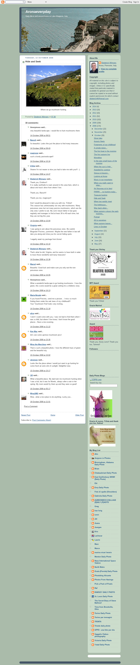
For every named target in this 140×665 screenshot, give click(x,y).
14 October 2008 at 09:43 (40, 148)
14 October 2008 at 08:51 (40, 136)
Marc (97, 544)
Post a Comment (30, 406)
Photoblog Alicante (103, 576)
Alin (96, 454)
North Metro (100, 567)
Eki (96, 483)
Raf (96, 588)
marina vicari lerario (103, 552)
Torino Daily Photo (102, 613)
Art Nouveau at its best (103, 189)
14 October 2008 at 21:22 (40, 327)
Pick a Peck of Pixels (103, 584)
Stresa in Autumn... (101, 173)
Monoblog (98, 158)
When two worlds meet (103, 202)
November (98, 132)
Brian (97, 469)
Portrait (97, 217)
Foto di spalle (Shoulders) (106, 492)
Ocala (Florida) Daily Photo (106, 571)
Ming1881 (34, 394)
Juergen (98, 527)
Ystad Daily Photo (102, 645)
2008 (94, 126)
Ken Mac (33, 331)
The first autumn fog (102, 155)
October (97, 135)
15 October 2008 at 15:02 (40, 355)
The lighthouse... (100, 205)
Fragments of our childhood (105, 145)
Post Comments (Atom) (41, 420)
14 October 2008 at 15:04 (40, 221)
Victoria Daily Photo (103, 640)
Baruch (33, 140)
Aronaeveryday (38, 12)
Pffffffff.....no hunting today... (105, 192)
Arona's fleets (99, 141)
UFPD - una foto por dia (105, 630)
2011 (94, 116)
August (97, 234)
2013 (94, 110)
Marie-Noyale (35, 295)
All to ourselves (100, 220)
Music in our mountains (103, 180)
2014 (94, 107)
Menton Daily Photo (103, 557)
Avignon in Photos (102, 458)
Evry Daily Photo (102, 488)
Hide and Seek (100, 198)
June (96, 241)
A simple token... (100, 148)
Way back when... (101, 208)
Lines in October (100, 227)
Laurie (97, 540)
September (99, 231)
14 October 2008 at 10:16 (40, 161)
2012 (94, 113)
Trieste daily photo (102, 626)
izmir (97, 515)
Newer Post (25, 415)
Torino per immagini (103, 617)
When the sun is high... (103, 167)
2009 (94, 123)
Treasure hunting (100, 195)
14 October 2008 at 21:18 (40, 309)
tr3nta (32, 166)
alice (32, 313)
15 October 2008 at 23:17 (40, 371)
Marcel (33, 264)
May (96, 244)
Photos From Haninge (104, 580)
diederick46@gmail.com (99, 99)
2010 (94, 120)
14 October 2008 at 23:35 (40, 340)
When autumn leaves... (103, 224)
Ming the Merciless (38, 344)
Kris (96, 532)
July (96, 237)
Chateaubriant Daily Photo (106, 473)
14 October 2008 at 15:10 (40, 244)
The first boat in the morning (105, 151)
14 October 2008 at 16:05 (40, 275)
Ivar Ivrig (98, 511)
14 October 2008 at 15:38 (40, 259)
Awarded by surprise (102, 170)
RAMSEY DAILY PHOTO (105, 592)
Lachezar (98, 536)
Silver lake (98, 138)
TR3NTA (98, 622)
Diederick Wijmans (38, 179)
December (98, 129)
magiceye (34, 153)
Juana (97, 523)
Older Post (79, 415)
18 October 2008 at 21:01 (40, 402)
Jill (31, 375)
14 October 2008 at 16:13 (40, 291)
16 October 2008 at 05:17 (40, 389)
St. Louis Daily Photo (104, 596)
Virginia (33, 225)
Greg (97, 506)
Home (53, 415)
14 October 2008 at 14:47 (40, 174)
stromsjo (34, 360)
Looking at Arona (100, 176)
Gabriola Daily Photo (103, 496)
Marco (97, 548)
